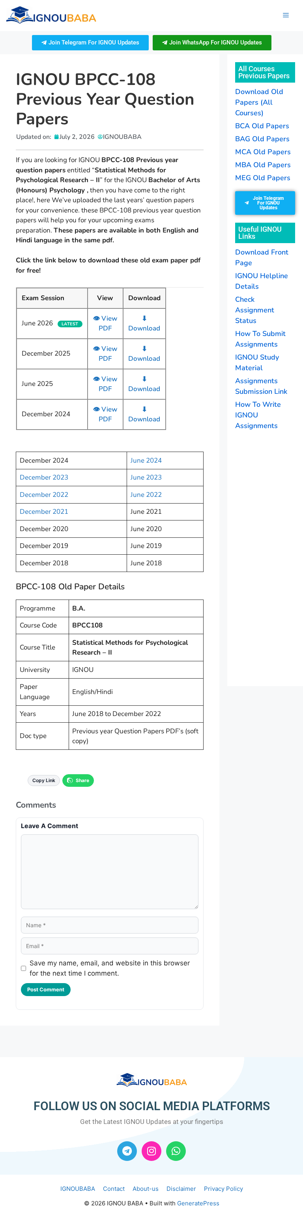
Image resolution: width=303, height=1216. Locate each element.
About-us (146, 1188)
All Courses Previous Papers (264, 72)
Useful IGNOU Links (260, 232)
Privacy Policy (223, 1188)
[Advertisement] (269, 557)
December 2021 (44, 511)
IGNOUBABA (77, 1188)
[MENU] (286, 15)
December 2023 (44, 477)
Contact (114, 1188)
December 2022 (44, 494)
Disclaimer (181, 1188)
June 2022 (146, 494)
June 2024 (146, 460)
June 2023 (146, 477)
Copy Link (43, 780)
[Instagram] (151, 1151)
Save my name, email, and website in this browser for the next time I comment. (110, 968)
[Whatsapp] (176, 1151)
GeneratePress (198, 1203)
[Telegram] (127, 1151)
